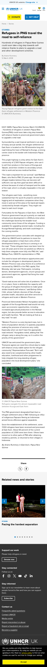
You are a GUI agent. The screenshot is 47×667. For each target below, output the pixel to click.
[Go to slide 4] (23, 537)
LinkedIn (31, 575)
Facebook (3, 575)
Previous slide (4, 501)
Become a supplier (9, 630)
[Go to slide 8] (32, 537)
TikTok (25, 575)
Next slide (42, 501)
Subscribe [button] (8, 598)
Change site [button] (30, 2)
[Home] (14, 9)
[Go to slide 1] (15, 537)
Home (4, 24)
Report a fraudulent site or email (15, 626)
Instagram (8, 575)
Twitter (14, 575)
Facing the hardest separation (20, 524)
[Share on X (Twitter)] (20, 469)
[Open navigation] (3, 9)
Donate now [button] (9, 559)
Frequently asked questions (13, 610)
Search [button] (34, 10)
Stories (11, 24)
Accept (23, 662)
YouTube (20, 575)
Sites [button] (44, 10)
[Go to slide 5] (25, 537)
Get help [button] (34, 17)
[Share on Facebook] (26, 469)
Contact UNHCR (8, 614)
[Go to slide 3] (20, 537)
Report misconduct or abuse (13, 622)
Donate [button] (39, 10)
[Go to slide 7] (30, 537)
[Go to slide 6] (28, 537)
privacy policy (27, 653)
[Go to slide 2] (18, 537)
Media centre (7, 618)
